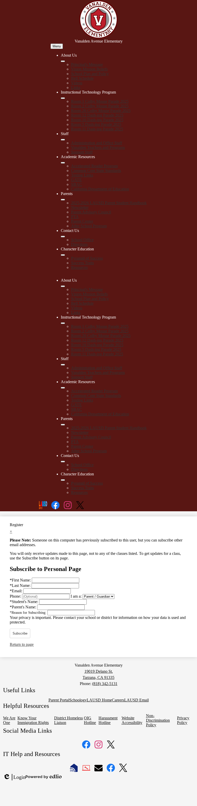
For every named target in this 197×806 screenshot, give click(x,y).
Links (75, 87)
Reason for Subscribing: (28, 613)
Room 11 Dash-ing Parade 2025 (97, 129)
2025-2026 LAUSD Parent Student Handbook (109, 203)
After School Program (89, 226)
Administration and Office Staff (96, 143)
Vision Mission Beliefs (89, 69)
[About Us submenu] (63, 61)
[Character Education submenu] (63, 255)
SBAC (76, 184)
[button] (63, 286)
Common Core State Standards (96, 170)
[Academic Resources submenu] (63, 163)
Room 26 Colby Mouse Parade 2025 (101, 110)
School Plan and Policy (90, 74)
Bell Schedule (82, 78)
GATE (76, 180)
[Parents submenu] (63, 199)
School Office (82, 240)
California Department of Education (100, 189)
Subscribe (20, 633)
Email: (16, 591)
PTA (75, 217)
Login (14, 777)
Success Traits (82, 263)
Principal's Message (87, 64)
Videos (76, 83)
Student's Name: (24, 601)
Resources (79, 267)
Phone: (16, 596)
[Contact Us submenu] (63, 236)
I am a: (76, 596)
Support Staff (82, 152)
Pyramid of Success (87, 258)
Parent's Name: (23, 607)
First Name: (21, 580)
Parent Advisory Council (91, 212)
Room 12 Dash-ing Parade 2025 (97, 115)
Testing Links (82, 175)
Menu (57, 46)
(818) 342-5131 (104, 683)
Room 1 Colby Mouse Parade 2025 (100, 101)
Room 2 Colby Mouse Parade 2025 (100, 106)
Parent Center (82, 221)
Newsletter (79, 207)
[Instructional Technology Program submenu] (63, 98)
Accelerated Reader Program (94, 166)
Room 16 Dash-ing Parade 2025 (97, 120)
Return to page (22, 644)
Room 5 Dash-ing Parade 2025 (96, 124)
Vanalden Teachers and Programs (98, 147)
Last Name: (21, 585)
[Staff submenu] (63, 139)
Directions (79, 244)
